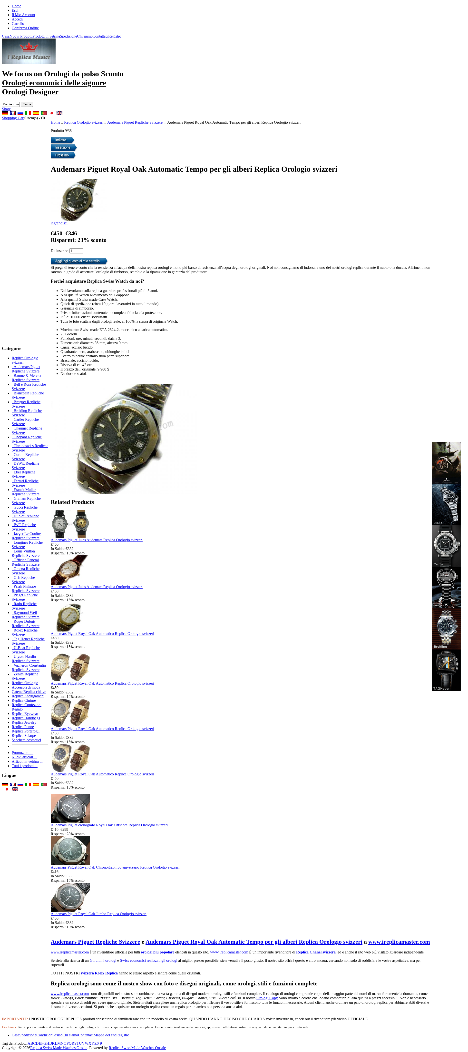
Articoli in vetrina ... (27, 761)
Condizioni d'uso (49, 1035)
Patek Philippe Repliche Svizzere (25, 588)
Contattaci (100, 36)
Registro (114, 36)
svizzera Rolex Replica (99, 973)
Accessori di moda (26, 687)
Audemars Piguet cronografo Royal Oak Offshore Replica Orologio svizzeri (109, 825)
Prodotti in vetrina (46, 36)
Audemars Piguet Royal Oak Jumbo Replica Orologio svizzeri (98, 914)
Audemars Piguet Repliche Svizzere (135, 122)
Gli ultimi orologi (103, 960)
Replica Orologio (25, 683)
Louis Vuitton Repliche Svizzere (25, 553)
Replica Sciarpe (24, 735)
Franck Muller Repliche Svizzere (25, 492)
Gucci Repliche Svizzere (25, 509)
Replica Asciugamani (28, 696)
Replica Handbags (26, 718)
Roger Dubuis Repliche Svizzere (25, 623)
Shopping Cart (13, 118)
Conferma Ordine (25, 28)
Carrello (18, 23)
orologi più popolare (157, 952)
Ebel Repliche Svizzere (23, 474)
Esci (15, 10)
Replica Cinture (24, 700)
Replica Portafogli (25, 731)
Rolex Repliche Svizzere (25, 632)
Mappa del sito (105, 1035)
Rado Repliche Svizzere (24, 606)
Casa (6, 36)
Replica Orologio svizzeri (83, 122)
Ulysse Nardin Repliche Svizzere (25, 658)
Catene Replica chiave (29, 692)
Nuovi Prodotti (21, 36)
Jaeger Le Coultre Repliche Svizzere (26, 535)
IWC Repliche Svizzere (24, 527)
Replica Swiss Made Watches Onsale (58, 1048)
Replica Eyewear (25, 713)
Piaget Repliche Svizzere (25, 597)
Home (16, 6)
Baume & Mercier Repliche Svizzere (26, 377)
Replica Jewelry (24, 722)
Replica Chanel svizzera (316, 952)
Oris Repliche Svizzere (23, 579)
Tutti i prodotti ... (25, 766)
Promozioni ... (22, 753)
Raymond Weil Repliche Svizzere (25, 615)
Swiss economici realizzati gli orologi (148, 960)
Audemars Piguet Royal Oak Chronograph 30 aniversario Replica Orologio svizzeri (115, 867)
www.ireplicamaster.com (399, 942)
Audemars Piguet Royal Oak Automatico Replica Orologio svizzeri (102, 633)
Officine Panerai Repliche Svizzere (25, 562)
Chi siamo (85, 36)
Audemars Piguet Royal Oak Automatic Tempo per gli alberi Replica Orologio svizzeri (254, 942)
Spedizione (68, 36)
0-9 (99, 1043)
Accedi (17, 19)
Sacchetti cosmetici (26, 740)
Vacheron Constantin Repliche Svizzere (29, 667)
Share (6, 109)
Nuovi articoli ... (24, 757)
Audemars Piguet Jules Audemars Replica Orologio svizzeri (97, 540)
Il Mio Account (23, 15)
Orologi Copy (267, 998)
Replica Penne (23, 727)
